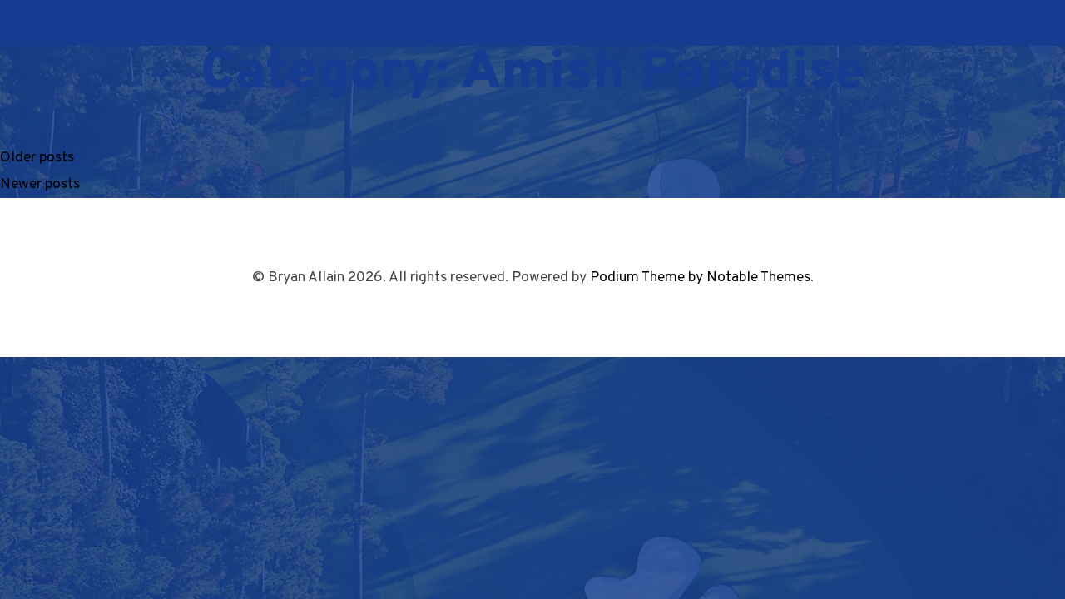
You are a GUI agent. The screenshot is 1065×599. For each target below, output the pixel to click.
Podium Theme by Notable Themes (700, 277)
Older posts (37, 157)
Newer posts (40, 184)
